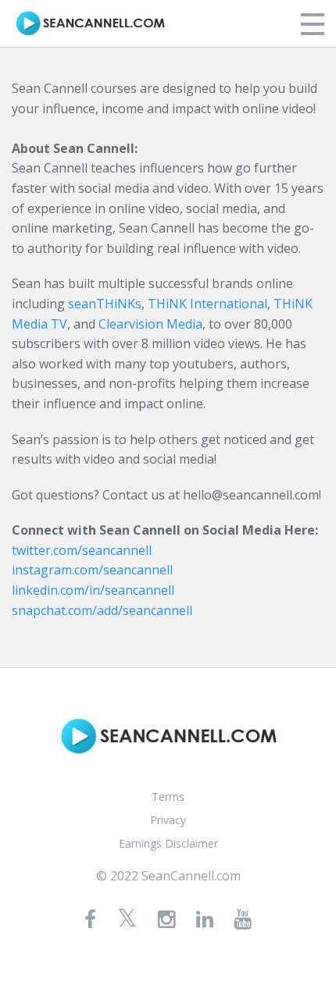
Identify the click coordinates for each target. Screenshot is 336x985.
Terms (168, 796)
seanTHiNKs (104, 303)
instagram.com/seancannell (92, 569)
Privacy (168, 820)
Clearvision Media (150, 323)
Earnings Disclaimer (168, 843)
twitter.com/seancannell (82, 550)
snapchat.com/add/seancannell (102, 610)
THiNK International (207, 303)
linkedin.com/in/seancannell (93, 590)
